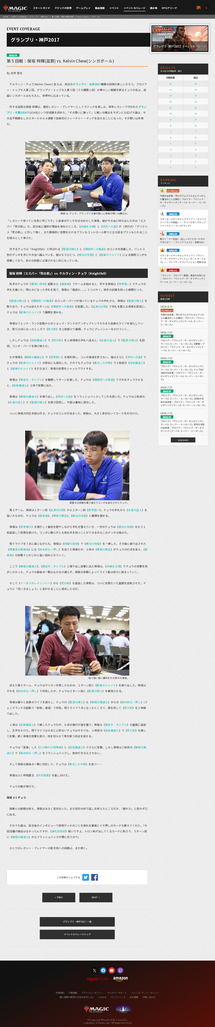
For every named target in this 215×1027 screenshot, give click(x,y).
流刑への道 (109, 226)
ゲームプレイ (83, 8)
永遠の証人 (108, 340)
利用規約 (60, 992)
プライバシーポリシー (92, 992)
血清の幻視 (99, 306)
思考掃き (25, 527)
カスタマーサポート (117, 992)
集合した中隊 (102, 363)
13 (170, 95)
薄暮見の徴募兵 (19, 549)
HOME (5, 16)
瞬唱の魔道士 (34, 357)
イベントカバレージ (134, 8)
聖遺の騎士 (70, 249)
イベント (114, 8)
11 (170, 107)
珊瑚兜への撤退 (94, 249)
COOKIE (102, 997)
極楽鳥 (65, 284)
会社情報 (134, 997)
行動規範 (73, 992)
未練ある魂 (87, 226)
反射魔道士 (38, 340)
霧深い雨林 (38, 284)
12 (170, 101)
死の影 (52, 329)
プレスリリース (117, 997)
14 (170, 89)
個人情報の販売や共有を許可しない (77, 997)
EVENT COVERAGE (19, 16)
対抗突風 (43, 775)
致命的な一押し (49, 549)
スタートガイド (41, 8)
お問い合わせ (148, 997)
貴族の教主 (60, 516)
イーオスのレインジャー (35, 583)
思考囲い (124, 284)
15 (170, 83)
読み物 (153, 8)
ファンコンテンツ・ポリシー (145, 992)
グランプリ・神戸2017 (39, 16)
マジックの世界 (63, 8)
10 (170, 113)
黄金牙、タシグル (31, 380)
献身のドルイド (110, 255)
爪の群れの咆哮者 (50, 747)
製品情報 (100, 8)
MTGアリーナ (169, 8)
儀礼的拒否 (58, 831)
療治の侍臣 (85, 255)
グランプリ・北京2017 (87, 84)
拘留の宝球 (71, 544)
